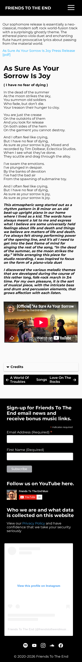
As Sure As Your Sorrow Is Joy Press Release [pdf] (39, 52)
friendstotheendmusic (53, 629)
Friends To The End (21, 629)
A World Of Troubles (19, 379)
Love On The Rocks (60, 379)
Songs (41, 380)
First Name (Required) (25, 450)
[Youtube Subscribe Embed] (27, 495)
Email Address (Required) (29, 432)
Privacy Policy (33, 523)
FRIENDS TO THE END (28, 8)
